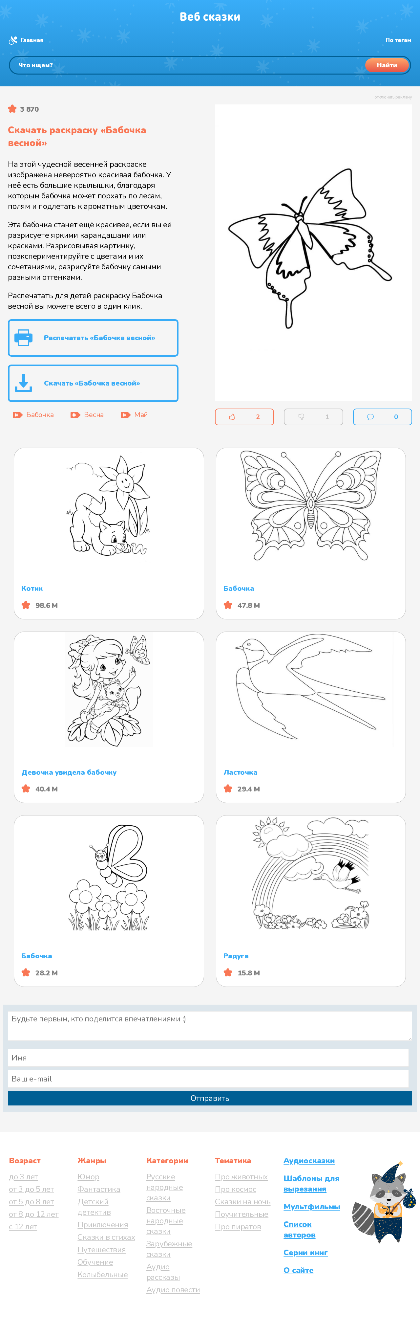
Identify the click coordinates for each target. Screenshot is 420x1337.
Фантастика (98, 1189)
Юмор (88, 1176)
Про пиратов (238, 1226)
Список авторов (299, 1229)
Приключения (102, 1224)
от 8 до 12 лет (34, 1214)
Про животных (241, 1176)
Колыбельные (102, 1274)
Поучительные (241, 1214)
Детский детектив (94, 1206)
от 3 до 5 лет (31, 1189)
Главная (32, 40)
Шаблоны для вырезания (311, 1183)
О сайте (298, 1270)
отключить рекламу (393, 97)
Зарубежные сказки (169, 1248)
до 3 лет (23, 1176)
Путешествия (101, 1249)
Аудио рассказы (163, 1271)
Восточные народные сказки (166, 1221)
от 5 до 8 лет (31, 1201)
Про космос (235, 1189)
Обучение (95, 1262)
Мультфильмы (312, 1206)
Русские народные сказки (164, 1187)
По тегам (398, 40)
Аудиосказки (309, 1160)
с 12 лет (23, 1226)
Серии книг (306, 1252)
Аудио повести (173, 1289)
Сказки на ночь (243, 1201)
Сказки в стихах (106, 1237)
